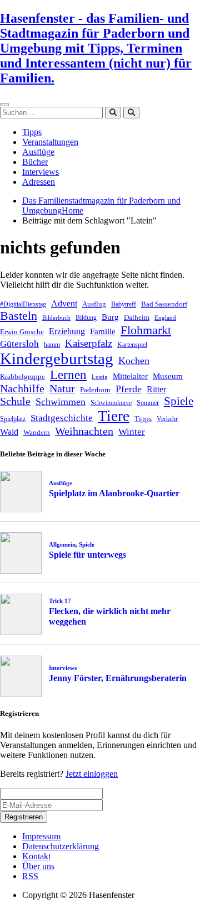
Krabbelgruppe (22, 376)
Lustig (100, 377)
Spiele (178, 401)
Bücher (35, 162)
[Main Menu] (4, 104)
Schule (15, 401)
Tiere (113, 416)
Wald (9, 432)
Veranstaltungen (50, 142)
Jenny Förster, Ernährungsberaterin (118, 678)
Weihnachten (84, 431)
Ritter (156, 389)
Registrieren (23, 817)
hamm (52, 345)
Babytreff (123, 304)
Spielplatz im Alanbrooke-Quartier (114, 493)
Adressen (38, 181)
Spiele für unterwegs (87, 554)
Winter (131, 432)
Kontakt (36, 856)
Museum (168, 376)
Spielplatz (13, 419)
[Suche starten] (113, 112)
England (165, 318)
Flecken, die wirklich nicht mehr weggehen (110, 616)
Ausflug (94, 304)
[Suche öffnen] (131, 112)
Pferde (129, 388)
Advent (64, 303)
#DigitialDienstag (23, 304)
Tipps (32, 132)
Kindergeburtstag (56, 358)
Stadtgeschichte (62, 418)
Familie (103, 331)
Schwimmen (61, 401)
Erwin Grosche (22, 332)
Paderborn (95, 390)
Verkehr (167, 419)
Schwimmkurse (111, 403)
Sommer (148, 403)
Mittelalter (130, 376)
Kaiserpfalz (88, 343)
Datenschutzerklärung (60, 846)
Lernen (68, 375)
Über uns (38, 866)
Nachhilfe (22, 388)
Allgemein (62, 544)
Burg (110, 317)
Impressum (41, 836)
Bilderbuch (56, 318)
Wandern (36, 432)
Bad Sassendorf (164, 304)
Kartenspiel (132, 345)
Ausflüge (38, 152)
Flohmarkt (146, 330)
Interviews (40, 171)
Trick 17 (60, 601)
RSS (30, 876)
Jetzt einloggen (92, 773)
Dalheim (136, 317)
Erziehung (67, 331)
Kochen (133, 360)
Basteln (18, 316)
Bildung (86, 317)
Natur (62, 388)
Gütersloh (19, 344)
